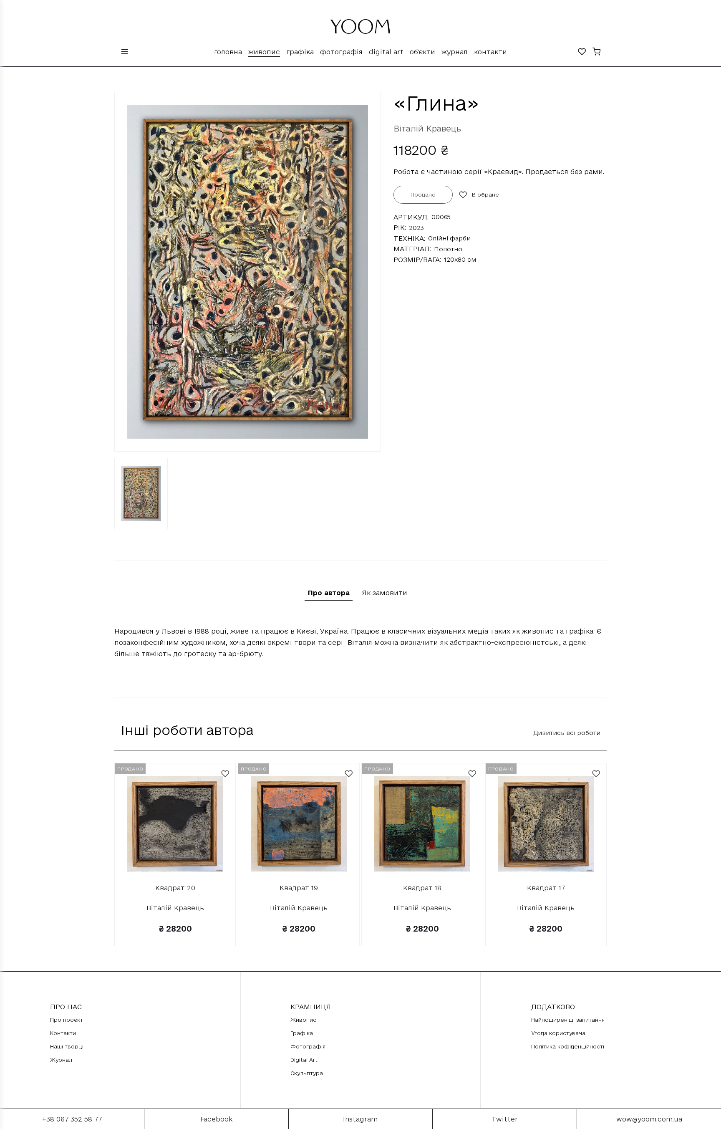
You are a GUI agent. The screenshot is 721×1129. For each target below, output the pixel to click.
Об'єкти (422, 52)
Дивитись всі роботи (566, 732)
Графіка (300, 52)
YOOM (360, 30)
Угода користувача (558, 1033)
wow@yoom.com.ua (649, 1119)
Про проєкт (66, 1020)
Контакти (490, 52)
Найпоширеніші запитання (568, 1020)
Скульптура (306, 1073)
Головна (228, 52)
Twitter (505, 1119)
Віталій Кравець (427, 128)
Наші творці (66, 1046)
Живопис (264, 52)
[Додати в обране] (225, 774)
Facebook (216, 1119)
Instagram (360, 1119)
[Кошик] (596, 52)
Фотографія (341, 52)
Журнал (454, 52)
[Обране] (582, 52)
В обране (485, 194)
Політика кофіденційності (567, 1046)
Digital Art (386, 52)
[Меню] (125, 52)
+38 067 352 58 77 (72, 1119)
